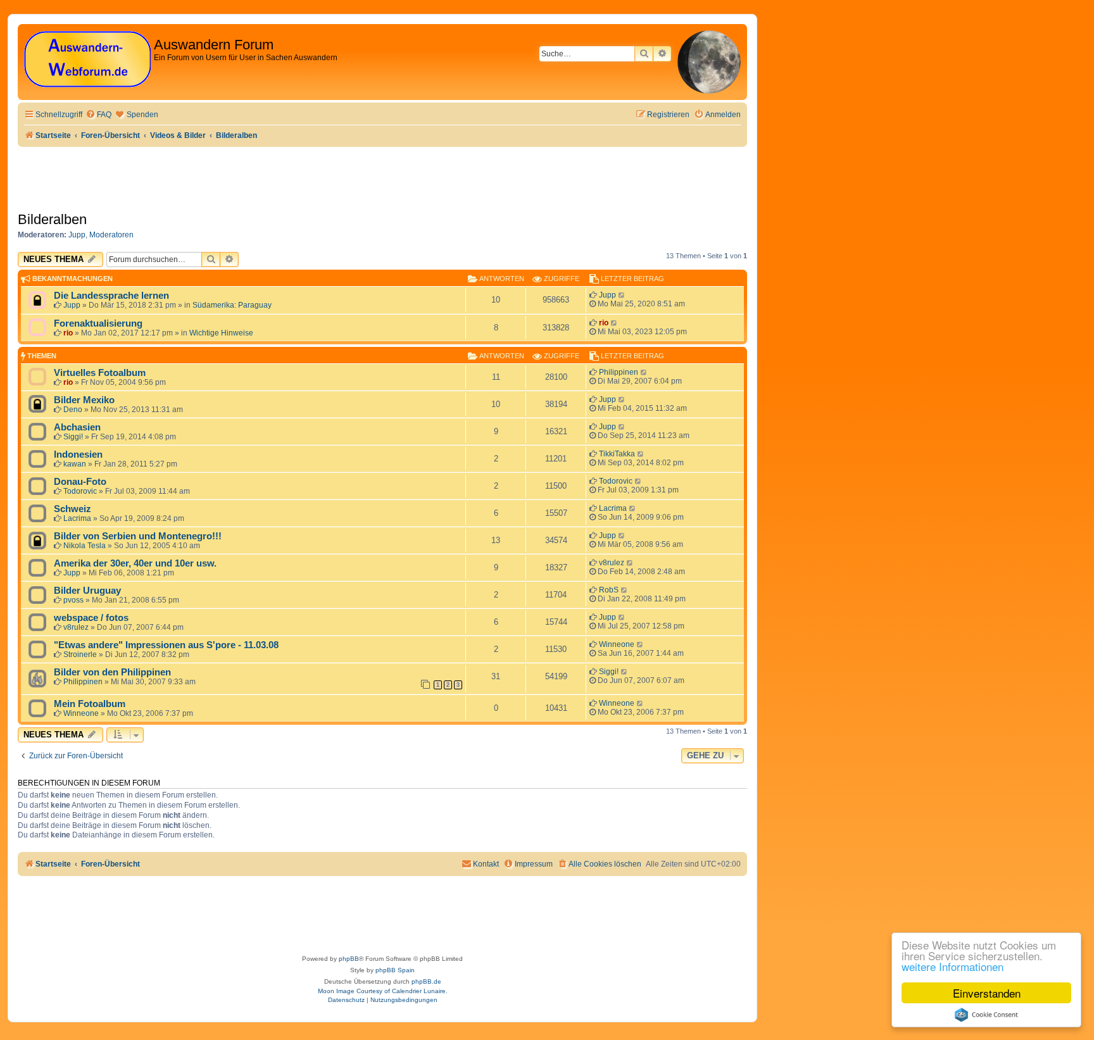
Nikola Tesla (84, 545)
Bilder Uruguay (87, 591)
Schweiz (72, 509)
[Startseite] (87, 59)
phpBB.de (426, 981)
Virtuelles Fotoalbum (100, 373)
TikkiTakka (617, 453)
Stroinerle (80, 654)
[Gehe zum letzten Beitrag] (622, 295)
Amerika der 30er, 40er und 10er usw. (135, 563)
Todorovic (80, 491)
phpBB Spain (395, 970)
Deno (72, 409)
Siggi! (73, 436)
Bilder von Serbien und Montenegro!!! (138, 536)
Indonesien (78, 454)
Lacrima (77, 518)
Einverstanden (987, 993)
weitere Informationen (952, 966)
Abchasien (77, 427)
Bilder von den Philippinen (112, 672)
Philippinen (618, 372)
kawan (74, 464)
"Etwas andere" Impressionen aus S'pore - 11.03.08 (166, 645)
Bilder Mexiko (84, 400)
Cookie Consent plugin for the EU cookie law (986, 1015)
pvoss (73, 600)
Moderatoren (111, 234)
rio (68, 333)
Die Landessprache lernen (111, 296)
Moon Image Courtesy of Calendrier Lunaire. (383, 990)
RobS (609, 590)
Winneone (616, 644)
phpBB (349, 958)
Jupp (76, 234)
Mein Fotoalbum (89, 704)
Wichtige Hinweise (221, 333)
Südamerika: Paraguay (232, 305)
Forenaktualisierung (98, 323)
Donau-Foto (80, 482)
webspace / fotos (91, 618)
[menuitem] (98, 114)
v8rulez (611, 562)
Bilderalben (52, 219)
